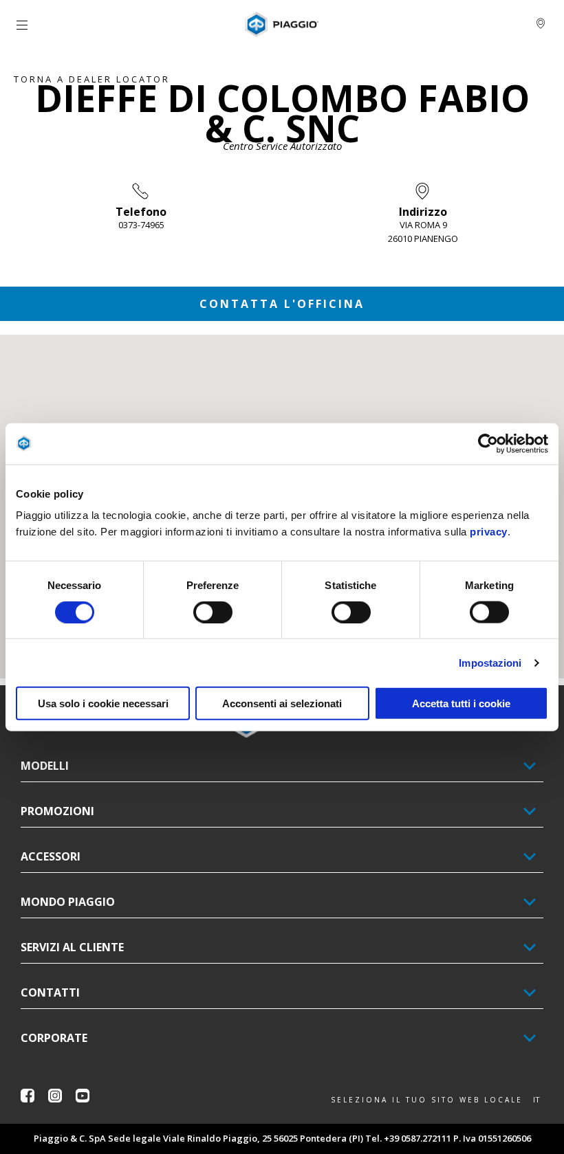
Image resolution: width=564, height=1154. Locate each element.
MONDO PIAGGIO (68, 902)
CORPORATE (54, 1038)
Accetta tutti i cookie (461, 703)
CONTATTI (50, 992)
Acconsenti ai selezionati (282, 703)
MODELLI (45, 766)
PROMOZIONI (57, 811)
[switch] (212, 612)
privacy (489, 531)
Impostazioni (490, 662)
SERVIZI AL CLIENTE (72, 947)
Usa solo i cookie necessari (103, 703)
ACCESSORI (50, 856)
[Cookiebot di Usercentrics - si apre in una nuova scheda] (488, 443)
